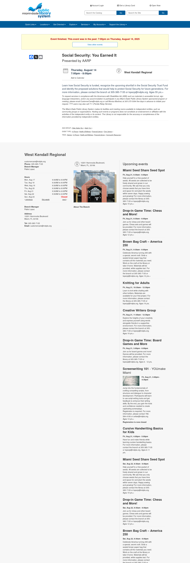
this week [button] (46, 199)
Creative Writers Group (139, 310)
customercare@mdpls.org (35, 161)
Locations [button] (44, 24)
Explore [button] (72, 24)
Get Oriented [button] (58, 24)
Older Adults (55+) (78, 128)
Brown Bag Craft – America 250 (142, 243)
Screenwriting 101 (144, 371)
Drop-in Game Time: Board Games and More (142, 342)
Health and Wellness (86, 135)
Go (121, 12)
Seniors (69, 135)
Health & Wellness (85, 131)
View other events (95, 44)
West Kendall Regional (138, 72)
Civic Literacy (108, 131)
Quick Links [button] (30, 24)
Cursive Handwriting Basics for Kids (143, 430)
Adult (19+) (88, 128)
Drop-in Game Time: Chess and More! (142, 212)
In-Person (75, 131)
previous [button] (29, 199)
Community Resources (113, 135)
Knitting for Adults (136, 283)
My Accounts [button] (98, 24)
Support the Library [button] (117, 24)
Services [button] (85, 24)
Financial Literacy (97, 131)
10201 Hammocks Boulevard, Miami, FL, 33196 (93, 164)
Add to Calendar (77, 78)
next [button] (64, 199)
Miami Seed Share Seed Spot (144, 170)
